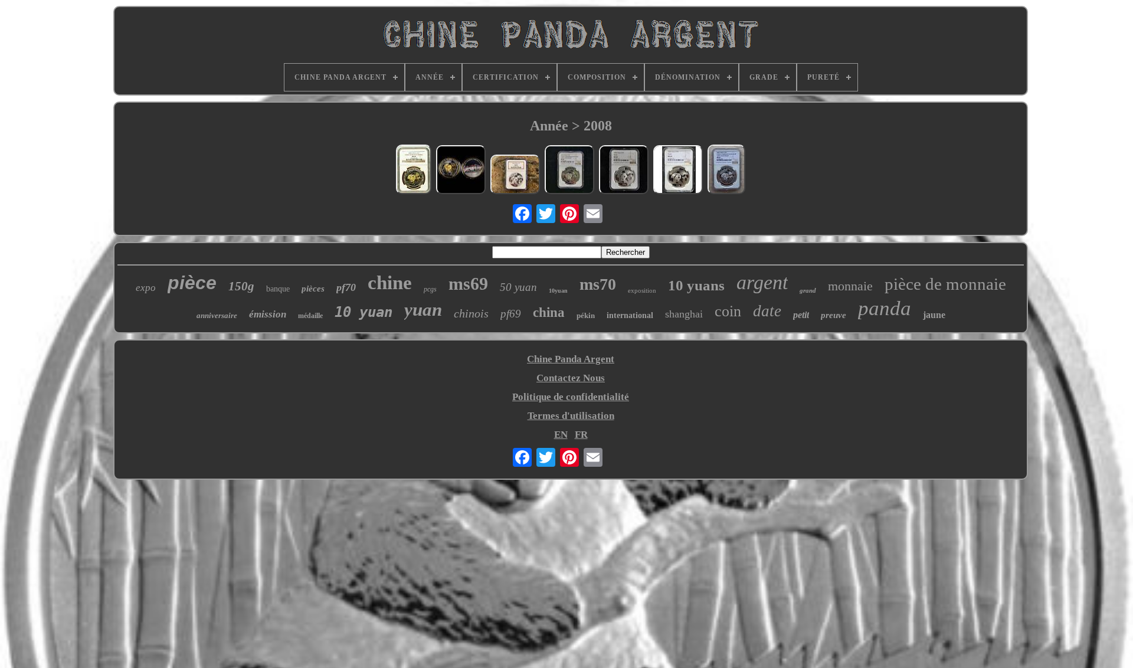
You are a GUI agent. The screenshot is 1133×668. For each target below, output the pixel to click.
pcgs (430, 289)
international (630, 315)
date (767, 311)
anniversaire (217, 315)
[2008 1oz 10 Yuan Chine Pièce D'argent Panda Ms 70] (515, 175)
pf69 (510, 313)
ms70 (597, 284)
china (549, 312)
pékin (586, 315)
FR (581, 434)
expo (146, 287)
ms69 (468, 283)
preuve (833, 315)
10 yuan (363, 312)
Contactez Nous (570, 378)
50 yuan (518, 287)
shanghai (684, 314)
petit (801, 315)
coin (728, 311)
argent (762, 282)
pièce (192, 282)
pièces (313, 288)
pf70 (346, 287)
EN (561, 434)
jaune (934, 315)
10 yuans (696, 285)
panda (884, 308)
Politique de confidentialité (570, 396)
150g (241, 286)
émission (267, 314)
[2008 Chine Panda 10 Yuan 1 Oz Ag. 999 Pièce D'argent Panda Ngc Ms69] (624, 171)
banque (278, 288)
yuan (423, 309)
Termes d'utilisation (571, 415)
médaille (310, 316)
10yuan (558, 290)
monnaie (850, 286)
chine (390, 282)
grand (808, 290)
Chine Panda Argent (570, 359)
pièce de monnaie (945, 283)
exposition (642, 290)
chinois (471, 313)
